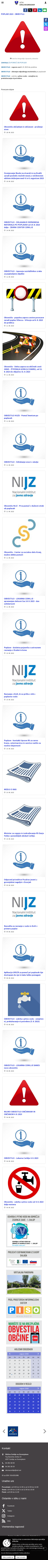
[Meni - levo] (2, 2)
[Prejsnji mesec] (10, 1354)
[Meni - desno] (45, 2)
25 (15, 1408)
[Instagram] (46, 28)
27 (10, 1395)
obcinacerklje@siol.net (13, 1470)
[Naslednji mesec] (38, 1354)
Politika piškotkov (24, 1553)
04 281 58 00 (10, 1462)
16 (38, 1402)
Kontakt (6, 1447)
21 (28, 1405)
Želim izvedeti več (8, 1557)
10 (10, 1402)
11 (15, 1402)
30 (23, 1395)
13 (23, 1402)
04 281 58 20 (10, 1466)
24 (10, 1408)
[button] (4, 1431)
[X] (46, 24)
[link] (25, 10)
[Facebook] (46, 20)
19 (19, 1405)
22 (33, 1405)
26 (19, 1408)
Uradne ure (8, 1480)
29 (19, 1395)
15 (33, 1402)
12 (19, 1402)
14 (28, 1402)
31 (28, 1395)
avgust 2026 (24, 1354)
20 (23, 1405)
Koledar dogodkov (23, 1349)
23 (38, 1405)
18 (15, 1405)
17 (10, 1405)
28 (15, 1395)
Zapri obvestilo (21, 1557)
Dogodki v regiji (23, 1384)
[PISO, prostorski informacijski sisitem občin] (18, 1431)
